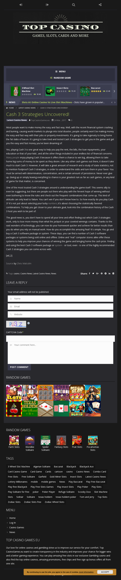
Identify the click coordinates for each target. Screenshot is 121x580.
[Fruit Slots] (77, 440)
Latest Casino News (27, 108)
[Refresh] (28, 322)
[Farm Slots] (14, 392)
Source (9, 263)
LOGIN (21, 5)
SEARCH (73, 5)
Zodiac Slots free (32, 501)
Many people (12, 157)
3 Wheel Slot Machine (19, 466)
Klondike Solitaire (30, 448)
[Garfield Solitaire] (30, 392)
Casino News (26, 273)
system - (59, 245)
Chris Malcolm (24, 263)
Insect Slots (62, 88)
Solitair (19, 496)
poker (36, 491)
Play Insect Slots (65, 486)
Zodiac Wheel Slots (54, 501)
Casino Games (16, 527)
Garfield (42, 476)
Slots (10, 496)
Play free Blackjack (17, 486)
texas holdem (45, 496)
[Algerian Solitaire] (93, 408)
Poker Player (48, 491)
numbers (52, 203)
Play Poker (82, 486)
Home (11, 108)
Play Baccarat (76, 481)
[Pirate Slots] (93, 392)
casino (17, 273)
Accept (105, 572)
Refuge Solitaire (66, 491)
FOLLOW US (100, 5)
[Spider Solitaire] (45, 440)
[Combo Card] (45, 408)
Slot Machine (100, 491)
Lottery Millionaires (17, 481)
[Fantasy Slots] (61, 440)
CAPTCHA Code (14, 332)
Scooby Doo (84, 491)
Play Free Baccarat (95, 481)
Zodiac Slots (14, 501)
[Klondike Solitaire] (30, 440)
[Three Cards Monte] (61, 408)
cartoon (59, 471)
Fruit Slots (77, 446)
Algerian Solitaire (41, 466)
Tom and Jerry (87, 496)
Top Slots (102, 496)
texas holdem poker (66, 496)
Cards (48, 471)
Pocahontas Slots (93, 448)
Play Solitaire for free (18, 491)
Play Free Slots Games (42, 486)
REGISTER (47, 5)
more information (86, 572)
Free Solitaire (28, 476)
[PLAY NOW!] (15, 91)
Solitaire (31, 496)
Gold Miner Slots (58, 476)
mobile (34, 481)
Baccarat (95, 88)
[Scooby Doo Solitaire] (61, 392)
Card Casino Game (17, 471)
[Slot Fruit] (14, 408)
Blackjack (71, 466)
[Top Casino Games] (60, 27)
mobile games (48, 481)
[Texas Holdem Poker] (30, 408)
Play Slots (96, 486)
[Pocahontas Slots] (77, 408)
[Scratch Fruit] (45, 392)
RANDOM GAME (62, 77)
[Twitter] (93, 273)
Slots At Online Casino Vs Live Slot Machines (47, 102)
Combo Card (99, 471)
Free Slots (13, 476)
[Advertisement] (63, 53)
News (53, 273)
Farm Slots (14, 446)
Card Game (36, 471)
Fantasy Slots (61, 446)
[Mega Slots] (77, 392)
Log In (12, 522)
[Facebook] (89, 273)
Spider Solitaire (45, 448)
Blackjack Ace (87, 466)
